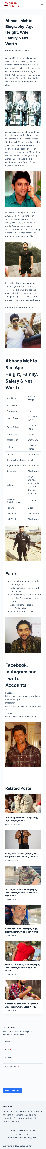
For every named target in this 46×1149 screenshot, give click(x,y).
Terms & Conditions (26, 1131)
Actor (27, 50)
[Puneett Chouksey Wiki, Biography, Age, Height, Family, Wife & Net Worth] (23, 951)
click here (14, 1121)
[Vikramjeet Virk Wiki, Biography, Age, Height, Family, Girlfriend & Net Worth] (23, 875)
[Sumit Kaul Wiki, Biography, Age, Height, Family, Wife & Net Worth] (23, 915)
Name (8, 1041)
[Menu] (42, 4)
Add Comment (12, 1066)
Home (13, 1131)
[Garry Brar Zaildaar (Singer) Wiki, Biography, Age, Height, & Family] (23, 839)
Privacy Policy (23, 1134)
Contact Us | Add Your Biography (23, 1138)
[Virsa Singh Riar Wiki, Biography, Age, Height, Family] (23, 804)
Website (8, 1057)
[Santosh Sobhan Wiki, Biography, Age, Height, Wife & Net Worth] (23, 990)
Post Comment (12, 1090)
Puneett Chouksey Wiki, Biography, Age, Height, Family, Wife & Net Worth (22, 967)
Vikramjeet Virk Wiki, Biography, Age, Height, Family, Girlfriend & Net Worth (21, 892)
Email (8, 1049)
